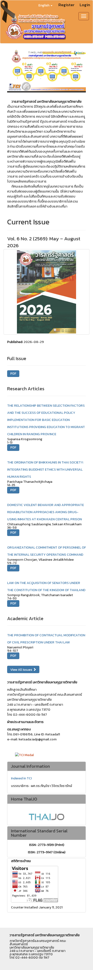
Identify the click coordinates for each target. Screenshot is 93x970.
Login (85, 5)
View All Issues (21, 669)
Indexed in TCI (21, 778)
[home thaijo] (46, 816)
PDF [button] (13, 373)
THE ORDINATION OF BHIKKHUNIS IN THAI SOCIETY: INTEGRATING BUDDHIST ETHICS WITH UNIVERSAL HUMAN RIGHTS (45, 469)
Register (66, 5)
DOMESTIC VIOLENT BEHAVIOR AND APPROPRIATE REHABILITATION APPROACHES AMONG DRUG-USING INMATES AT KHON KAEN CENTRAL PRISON (45, 512)
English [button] (44, 5)
